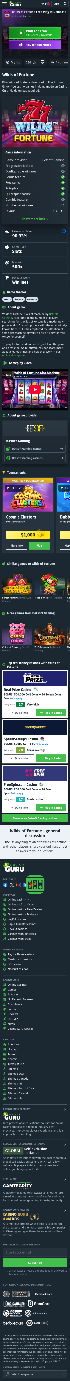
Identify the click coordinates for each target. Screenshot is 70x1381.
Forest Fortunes (16, 599)
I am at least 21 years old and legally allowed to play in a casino (37, 1272)
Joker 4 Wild (48, 597)
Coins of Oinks (15, 649)
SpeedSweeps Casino (21, 739)
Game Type (19, 247)
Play (39, 545)
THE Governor (48, 649)
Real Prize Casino (18, 689)
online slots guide (13, 355)
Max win (17, 262)
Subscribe (35, 1263)
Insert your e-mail (16, 1249)
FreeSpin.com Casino (21, 784)
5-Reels (19, 299)
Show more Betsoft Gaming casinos (35, 818)
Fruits (7, 299)
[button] (64, 231)
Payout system (21, 277)
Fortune (32, 299)
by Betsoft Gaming (21, 16)
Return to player (22, 231)
